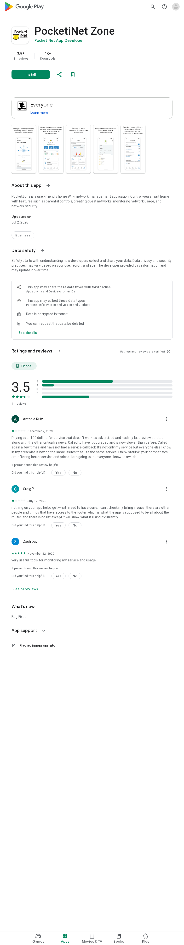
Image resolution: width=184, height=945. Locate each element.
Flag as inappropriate (33, 645)
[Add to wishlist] (73, 74)
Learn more (39, 112)
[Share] (59, 74)
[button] (24, 149)
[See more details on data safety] (28, 332)
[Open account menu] (176, 6)
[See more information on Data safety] (42, 250)
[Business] (23, 235)
